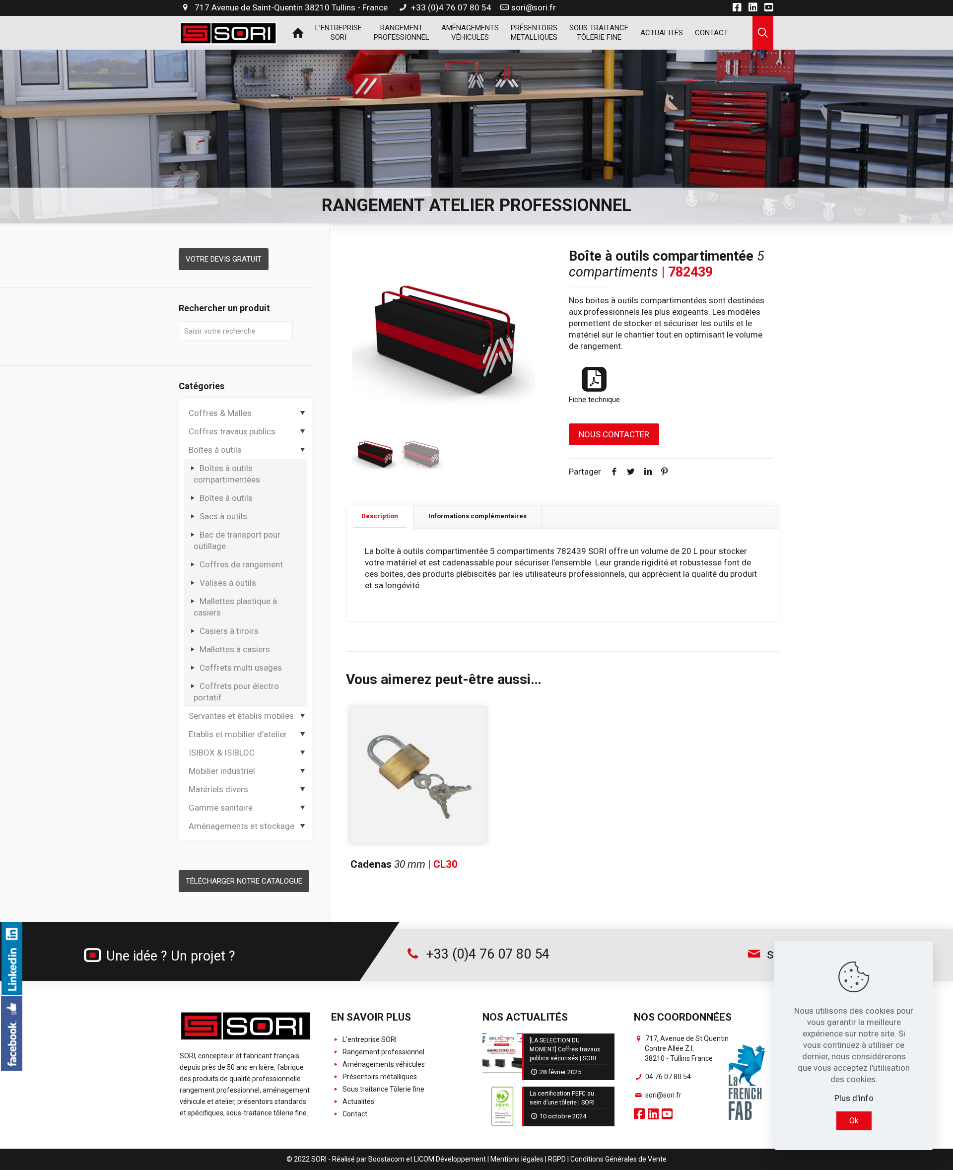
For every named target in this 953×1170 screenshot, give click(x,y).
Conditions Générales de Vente (618, 1159)
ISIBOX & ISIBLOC (222, 752)
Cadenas (404, 864)
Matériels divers (218, 789)
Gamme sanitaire (221, 808)
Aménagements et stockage (241, 826)
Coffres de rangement (241, 564)
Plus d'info (854, 1098)
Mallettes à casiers (235, 649)
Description (379, 516)
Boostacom (386, 1159)
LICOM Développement (450, 1159)
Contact (354, 1114)
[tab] (379, 516)
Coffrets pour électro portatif (236, 691)
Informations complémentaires (477, 516)
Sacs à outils (223, 516)
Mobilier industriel (222, 771)
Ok (854, 1120)
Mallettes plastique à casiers (235, 607)
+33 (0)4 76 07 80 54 (450, 7)
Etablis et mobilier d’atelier (238, 734)
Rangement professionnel (382, 1052)
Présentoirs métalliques (379, 1077)
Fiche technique (594, 399)
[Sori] (228, 32)
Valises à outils (228, 583)
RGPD (557, 1159)
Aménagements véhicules (383, 1064)
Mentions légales (517, 1159)
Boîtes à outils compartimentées (227, 473)
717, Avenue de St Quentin (686, 1048)
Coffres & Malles (220, 413)
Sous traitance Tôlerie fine (382, 1089)
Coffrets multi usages (241, 668)
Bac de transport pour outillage (237, 540)
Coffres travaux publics (232, 431)
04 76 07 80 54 (667, 1077)
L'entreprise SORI (369, 1039)
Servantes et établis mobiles (241, 716)
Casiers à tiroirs (229, 631)
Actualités (357, 1101)
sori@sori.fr (533, 7)
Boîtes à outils (215, 450)
